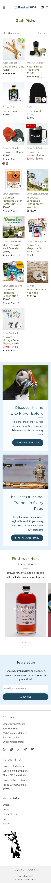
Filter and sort (14, 33)
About (6, 809)
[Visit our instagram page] (11, 749)
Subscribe (25, 697)
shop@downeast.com (14, 723)
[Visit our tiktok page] (25, 749)
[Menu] (4, 7)
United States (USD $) (24, 870)
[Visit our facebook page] (4, 749)
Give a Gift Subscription (15, 775)
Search (6, 804)
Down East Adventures (14, 780)
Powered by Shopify (25, 876)
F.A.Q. (6, 818)
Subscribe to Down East (15, 770)
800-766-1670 (10, 728)
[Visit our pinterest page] (18, 749)
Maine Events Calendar (14, 784)
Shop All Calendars (27, 538)
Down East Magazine (14, 765)
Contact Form (10, 814)
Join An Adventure (27, 442)
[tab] (25, 642)
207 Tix (6, 789)
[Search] (47, 7)
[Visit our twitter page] (32, 749)
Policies (6, 823)
